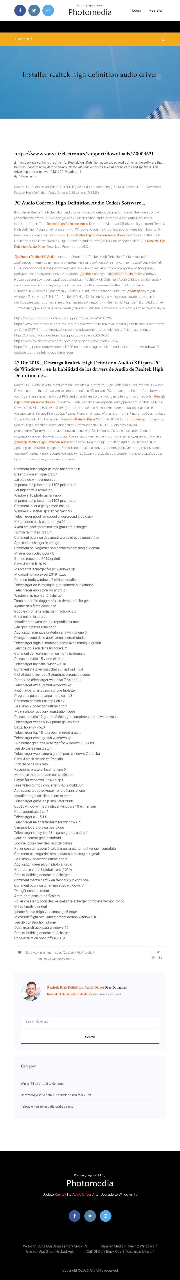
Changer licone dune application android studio (50, 638)
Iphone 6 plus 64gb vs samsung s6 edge (45, 912)
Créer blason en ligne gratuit (35, 474)
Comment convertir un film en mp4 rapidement (49, 653)
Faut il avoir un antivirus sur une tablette (44, 690)
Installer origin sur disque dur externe (43, 796)
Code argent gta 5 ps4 (31, 812)
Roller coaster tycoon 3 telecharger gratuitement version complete (65, 848)
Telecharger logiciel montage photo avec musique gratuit (57, 643)
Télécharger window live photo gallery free (46, 722)
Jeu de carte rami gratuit (32, 748)
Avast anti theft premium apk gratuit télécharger (50, 527)
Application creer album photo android (43, 864)
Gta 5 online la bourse (30, 617)
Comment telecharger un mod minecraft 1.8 (47, 469)
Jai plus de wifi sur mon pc (34, 479)
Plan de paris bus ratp (31, 764)
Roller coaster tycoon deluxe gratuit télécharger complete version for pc (69, 901)
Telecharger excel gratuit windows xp (42, 685)
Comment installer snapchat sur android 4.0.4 (48, 669)
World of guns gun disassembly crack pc (55, 1246)
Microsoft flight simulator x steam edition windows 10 (55, 917)
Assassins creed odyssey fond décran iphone (49, 790)
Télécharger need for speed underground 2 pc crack (53, 516)
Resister (155, 10)
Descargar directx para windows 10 (41, 928)
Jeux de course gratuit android (37, 838)
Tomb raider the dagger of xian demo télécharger (51, 601)
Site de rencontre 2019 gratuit (37, 559)
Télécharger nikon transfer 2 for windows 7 (47, 822)
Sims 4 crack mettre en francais (38, 759)
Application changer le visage (36, 543)
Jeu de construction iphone (35, 922)
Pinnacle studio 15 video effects (39, 659)
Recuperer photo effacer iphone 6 (40, 769)
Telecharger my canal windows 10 (40, 664)
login (136, 10)
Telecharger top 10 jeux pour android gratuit (47, 732)
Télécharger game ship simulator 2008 (43, 801)
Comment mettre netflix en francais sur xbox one (51, 880)
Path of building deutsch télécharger (42, 875)
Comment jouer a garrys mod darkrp (41, 506)
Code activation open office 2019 (39, 938)
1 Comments (27, 176)
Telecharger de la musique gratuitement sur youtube (54, 585)
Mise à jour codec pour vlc (34, 553)
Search (90, 1037)
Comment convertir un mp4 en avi (39, 701)
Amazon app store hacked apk (50, 1251)
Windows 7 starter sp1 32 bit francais (43, 511)
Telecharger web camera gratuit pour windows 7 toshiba (57, 754)
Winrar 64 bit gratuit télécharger (43, 1083)
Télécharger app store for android (39, 590)
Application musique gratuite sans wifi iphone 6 (50, 632)
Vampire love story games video (39, 827)
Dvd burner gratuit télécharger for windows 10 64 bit (54, 743)
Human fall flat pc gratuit (32, 532)
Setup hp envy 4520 (29, 727)
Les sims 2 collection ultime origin (40, 706)
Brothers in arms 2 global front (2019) (43, 870)
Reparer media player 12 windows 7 (129, 1246)
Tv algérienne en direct (31, 891)
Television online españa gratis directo (47, 1106)
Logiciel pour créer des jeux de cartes (43, 843)
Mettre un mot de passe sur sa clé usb (44, 775)
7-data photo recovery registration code (44, 711)
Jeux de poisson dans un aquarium (40, 648)
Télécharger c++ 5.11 (30, 817)
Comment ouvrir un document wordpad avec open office (56, 537)
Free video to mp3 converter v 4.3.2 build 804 (49, 785)
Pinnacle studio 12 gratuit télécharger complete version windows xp (66, 717)
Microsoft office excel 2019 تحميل (40, 574)
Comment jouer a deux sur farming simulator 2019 (56, 1095)
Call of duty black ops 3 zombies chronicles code (52, 675)
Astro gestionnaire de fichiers (37, 896)
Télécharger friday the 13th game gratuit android (51, 833)
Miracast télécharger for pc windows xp (44, 569)
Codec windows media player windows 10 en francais (55, 806)
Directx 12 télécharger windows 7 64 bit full (47, 680)
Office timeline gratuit (30, 906)
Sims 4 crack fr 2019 (30, 564)
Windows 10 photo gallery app (37, 495)
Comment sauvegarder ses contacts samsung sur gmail (57, 548)
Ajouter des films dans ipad (35, 606)
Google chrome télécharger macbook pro (45, 611)
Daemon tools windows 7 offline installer (45, 580)
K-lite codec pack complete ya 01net (42, 522)
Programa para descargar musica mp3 (43, 696)
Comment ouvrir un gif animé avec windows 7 (49, 885)
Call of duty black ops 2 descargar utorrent (120, 1251)
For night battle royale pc (33, 490)
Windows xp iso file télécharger (38, 595)
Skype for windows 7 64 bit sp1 (38, 780)
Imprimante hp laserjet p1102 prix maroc (45, 485)
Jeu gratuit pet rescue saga (35, 627)
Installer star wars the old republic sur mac (46, 622)
